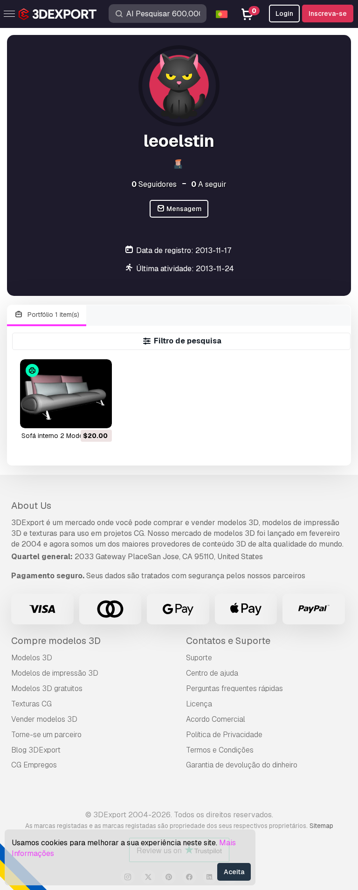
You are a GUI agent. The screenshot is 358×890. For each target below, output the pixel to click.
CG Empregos (34, 765)
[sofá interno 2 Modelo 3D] (66, 393)
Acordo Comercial (215, 719)
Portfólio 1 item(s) (52, 314)
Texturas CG (31, 704)
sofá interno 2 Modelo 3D (60, 435)
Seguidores (154, 184)
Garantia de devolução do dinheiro (241, 765)
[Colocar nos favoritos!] (98, 415)
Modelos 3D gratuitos (47, 688)
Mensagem (183, 209)
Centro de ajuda (212, 673)
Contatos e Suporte (228, 641)
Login (284, 13)
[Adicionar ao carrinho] (79, 415)
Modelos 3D (31, 658)
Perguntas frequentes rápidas (234, 688)
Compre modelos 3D (56, 641)
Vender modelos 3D (44, 719)
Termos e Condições (220, 750)
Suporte (199, 658)
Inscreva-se (328, 13)
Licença (199, 704)
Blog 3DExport (36, 750)
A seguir (209, 184)
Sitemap (321, 826)
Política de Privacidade (224, 734)
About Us (31, 506)
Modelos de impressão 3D (54, 673)
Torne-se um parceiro (46, 734)
